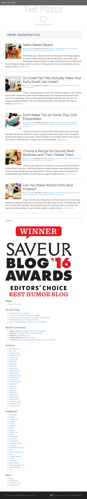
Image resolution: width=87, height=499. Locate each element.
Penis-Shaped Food (43, 124)
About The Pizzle (8, 2)
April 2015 (13, 393)
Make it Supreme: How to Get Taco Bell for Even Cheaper (30, 318)
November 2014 (15, 403)
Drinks (12, 428)
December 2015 (15, 375)
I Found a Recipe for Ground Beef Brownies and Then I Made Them (48, 153)
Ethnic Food (65, 48)
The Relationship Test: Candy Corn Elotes (24, 320)
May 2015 (13, 390)
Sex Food (26, 160)
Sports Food (14, 463)
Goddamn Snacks (28, 124)
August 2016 (14, 360)
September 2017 (15, 355)
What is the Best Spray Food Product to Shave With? (28, 322)
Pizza (11, 454)
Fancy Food (72, 193)
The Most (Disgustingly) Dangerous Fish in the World (36, 340)
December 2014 (15, 401)
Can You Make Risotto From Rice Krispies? (48, 187)
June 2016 (13, 362)
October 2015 (14, 379)
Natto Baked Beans (38, 45)
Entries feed (14, 481)
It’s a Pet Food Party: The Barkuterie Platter (25, 315)
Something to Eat (23, 335)
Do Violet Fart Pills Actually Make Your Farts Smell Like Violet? (52, 80)
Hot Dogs (13, 445)
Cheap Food (14, 419)
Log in (12, 479)
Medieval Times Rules (30, 50)
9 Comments (60, 194)
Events (12, 434)
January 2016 (14, 373)
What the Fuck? (50, 50)
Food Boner (73, 48)
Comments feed (15, 483)
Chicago (58, 48)
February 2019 (15, 353)
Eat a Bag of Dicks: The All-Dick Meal (33, 331)
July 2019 (13, 351)
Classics (58, 122)
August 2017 (14, 358)
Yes (24, 87)
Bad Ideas (52, 48)
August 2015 (14, 384)
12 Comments (60, 50)
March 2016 (14, 368)
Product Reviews (63, 85)
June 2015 (13, 388)
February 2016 (15, 371)
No (38, 50)
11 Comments (47, 160)
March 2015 (14, 395)
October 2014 (14, 406)
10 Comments (30, 87)
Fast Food (13, 439)
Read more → (25, 66)
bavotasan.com (76, 495)
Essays (12, 430)
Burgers (12, 417)
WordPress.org (15, 485)
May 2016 (13, 364)
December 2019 (15, 349)
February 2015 (15, 397)
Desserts (58, 158)
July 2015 (13, 386)
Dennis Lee (28, 48)
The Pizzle (43, 9)
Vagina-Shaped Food (57, 124)
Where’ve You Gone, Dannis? (19, 313)
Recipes (42, 50)
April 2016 (13, 366)
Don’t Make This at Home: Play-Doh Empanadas (50, 117)
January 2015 (14, 399)
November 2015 (15, 377)
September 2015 (15, 382)
